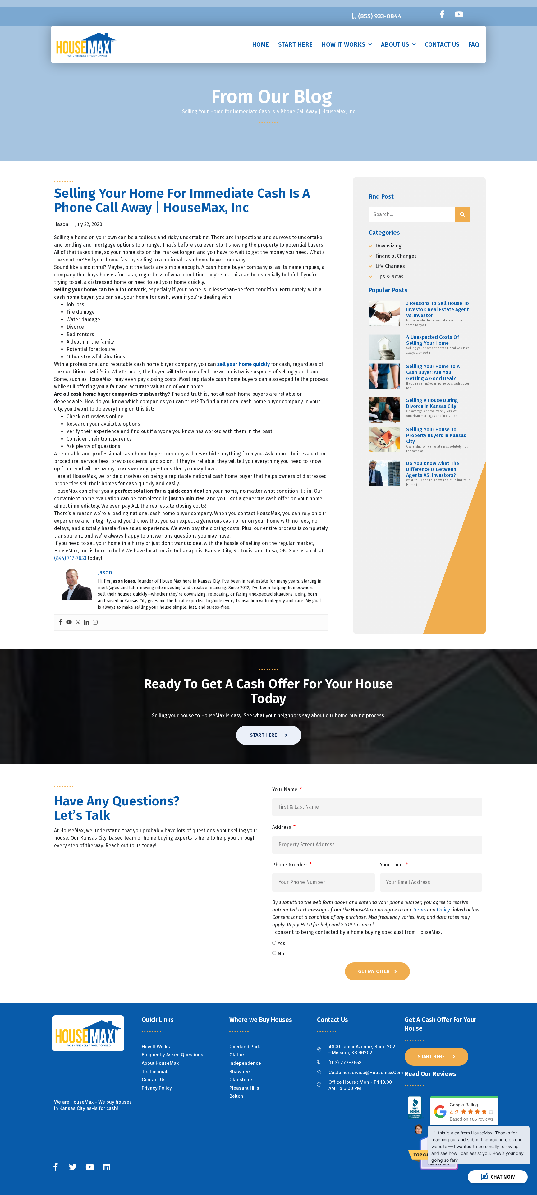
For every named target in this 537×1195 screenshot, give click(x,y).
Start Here (295, 44)
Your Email (392, 865)
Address (282, 827)
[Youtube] (459, 14)
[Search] (462, 214)
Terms (419, 910)
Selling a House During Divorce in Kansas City (432, 403)
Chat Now (498, 1177)
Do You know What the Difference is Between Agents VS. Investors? (432, 469)
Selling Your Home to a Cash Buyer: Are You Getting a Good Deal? (433, 372)
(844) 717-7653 (70, 558)
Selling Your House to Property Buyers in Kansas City (436, 435)
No (281, 954)
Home (260, 44)
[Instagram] (95, 622)
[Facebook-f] (442, 14)
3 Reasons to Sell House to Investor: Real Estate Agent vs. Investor (437, 309)
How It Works (343, 44)
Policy (443, 910)
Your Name (285, 789)
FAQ (473, 44)
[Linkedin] (86, 622)
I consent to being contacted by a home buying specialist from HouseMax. (376, 917)
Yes (281, 943)
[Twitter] (77, 622)
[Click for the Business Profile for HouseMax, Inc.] (416, 1117)
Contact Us (442, 44)
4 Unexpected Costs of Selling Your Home (432, 340)
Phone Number (290, 865)
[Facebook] (60, 622)
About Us (395, 44)
